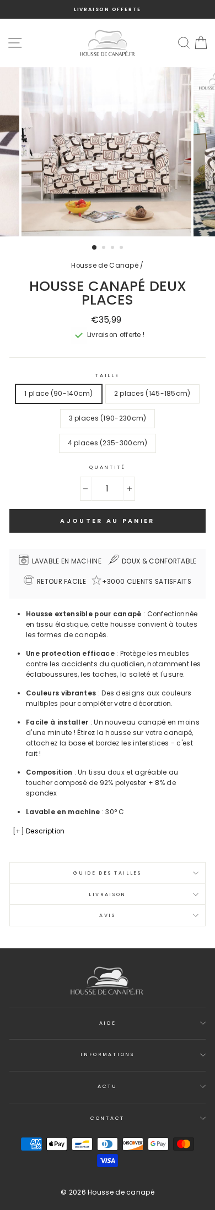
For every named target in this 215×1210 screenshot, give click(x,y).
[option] (107, 9)
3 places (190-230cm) (108, 418)
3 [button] (113, 248)
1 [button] (95, 248)
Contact (107, 1118)
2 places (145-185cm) (152, 393)
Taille (107, 375)
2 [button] (105, 248)
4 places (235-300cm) (108, 443)
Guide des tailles (107, 873)
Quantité (107, 467)
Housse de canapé (121, 1192)
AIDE (107, 1023)
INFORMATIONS (107, 1054)
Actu (107, 1086)
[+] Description (38, 831)
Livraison (107, 894)
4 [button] (122, 248)
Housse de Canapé (104, 265)
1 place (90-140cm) (58, 393)
